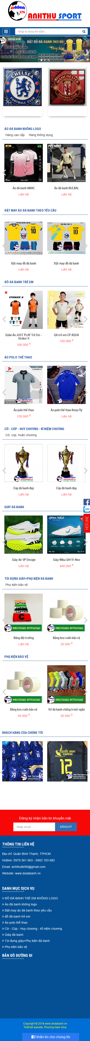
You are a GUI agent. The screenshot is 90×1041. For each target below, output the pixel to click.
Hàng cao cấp (15, 135)
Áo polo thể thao (18, 357)
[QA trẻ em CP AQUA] (66, 310)
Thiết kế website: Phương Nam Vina (45, 1027)
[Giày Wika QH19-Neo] (66, 535)
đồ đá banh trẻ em (18, 282)
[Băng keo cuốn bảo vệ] (66, 613)
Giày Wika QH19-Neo (66, 560)
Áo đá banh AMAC (24, 188)
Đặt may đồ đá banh (23, 263)
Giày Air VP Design (23, 560)
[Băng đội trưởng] (23, 613)
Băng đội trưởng (24, 638)
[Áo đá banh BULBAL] (66, 163)
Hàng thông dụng (41, 135)
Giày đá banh (14, 507)
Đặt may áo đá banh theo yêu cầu (30, 210)
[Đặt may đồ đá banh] (23, 238)
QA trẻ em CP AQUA (66, 335)
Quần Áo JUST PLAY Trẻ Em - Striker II (23, 337)
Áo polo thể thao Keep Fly (66, 410)
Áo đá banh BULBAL (66, 188)
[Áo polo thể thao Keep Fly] (66, 385)
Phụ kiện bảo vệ (16, 584)
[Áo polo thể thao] (23, 385)
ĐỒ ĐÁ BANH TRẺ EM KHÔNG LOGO (31, 898)
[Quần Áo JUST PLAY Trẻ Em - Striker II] (23, 310)
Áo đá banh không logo (22, 129)
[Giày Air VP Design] (23, 535)
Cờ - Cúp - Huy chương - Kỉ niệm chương (34, 429)
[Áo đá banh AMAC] (23, 163)
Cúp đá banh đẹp (23, 488)
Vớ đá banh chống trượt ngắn (66, 709)
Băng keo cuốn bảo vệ (66, 638)
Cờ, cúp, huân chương (21, 435)
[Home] (45, 11)
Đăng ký (66, 826)
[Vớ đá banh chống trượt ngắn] (66, 684)
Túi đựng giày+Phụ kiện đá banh (28, 578)
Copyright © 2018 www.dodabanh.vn (45, 1023)
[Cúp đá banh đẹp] (23, 463)
